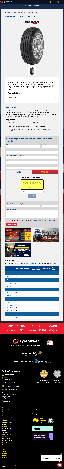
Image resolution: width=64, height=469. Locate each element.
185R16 (8, 317)
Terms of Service (48, 220)
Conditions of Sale (21, 465)
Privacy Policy (37, 220)
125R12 (8, 276)
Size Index (34, 408)
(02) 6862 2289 (10, 383)
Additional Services (7, 440)
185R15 (8, 302)
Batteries (4, 430)
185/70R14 (9, 295)
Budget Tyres (35, 412)
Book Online (6, 447)
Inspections (5, 432)
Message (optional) (11, 209)
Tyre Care (4, 416)
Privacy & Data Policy (11, 465)
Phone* (15, 155)
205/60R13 (9, 286)
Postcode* (9, 166)
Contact (4, 445)
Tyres (3, 408)
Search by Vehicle (7, 410)
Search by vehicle (29, 263)
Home (8, 13)
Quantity (43, 144)
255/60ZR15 (9, 311)
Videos (4, 455)
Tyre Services (5, 436)
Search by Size (6, 412)
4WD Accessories (6, 428)
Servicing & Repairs (7, 434)
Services (4, 426)
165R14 (8, 293)
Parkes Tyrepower (33, 5)
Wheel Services (6, 438)
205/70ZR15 (9, 305)
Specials (4, 443)
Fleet (3, 449)
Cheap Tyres (35, 414)
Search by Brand (6, 414)
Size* (7, 144)
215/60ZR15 (9, 308)
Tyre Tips (4, 418)
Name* (8, 150)
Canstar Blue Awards (37, 410)
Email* (8, 160)
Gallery (4, 453)
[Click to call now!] (50, 2)
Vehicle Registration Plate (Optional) (15, 204)
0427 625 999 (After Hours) (11, 386)
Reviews (4, 457)
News (4, 451)
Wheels (4, 420)
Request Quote (12, 224)
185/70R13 (9, 283)
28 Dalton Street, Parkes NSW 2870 (12, 379)
